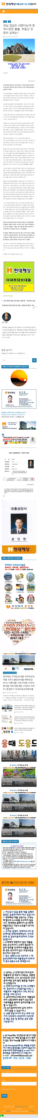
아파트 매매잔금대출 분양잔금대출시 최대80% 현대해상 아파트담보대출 (24, 729)
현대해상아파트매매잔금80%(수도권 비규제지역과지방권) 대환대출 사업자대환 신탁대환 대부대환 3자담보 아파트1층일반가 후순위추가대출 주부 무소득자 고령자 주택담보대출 (19, 779)
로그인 (16, 353)
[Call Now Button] (2, 1116)
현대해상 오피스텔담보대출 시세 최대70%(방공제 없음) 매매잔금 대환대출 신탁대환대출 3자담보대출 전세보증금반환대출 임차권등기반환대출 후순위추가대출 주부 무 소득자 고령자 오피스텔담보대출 (19, 754)
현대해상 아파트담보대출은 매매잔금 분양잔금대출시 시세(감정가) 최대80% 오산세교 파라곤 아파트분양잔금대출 (24, 707)
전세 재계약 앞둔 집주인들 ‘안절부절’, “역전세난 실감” (20, 300)
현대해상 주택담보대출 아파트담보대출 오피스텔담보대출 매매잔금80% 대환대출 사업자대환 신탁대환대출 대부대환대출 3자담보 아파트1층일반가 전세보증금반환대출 (19, 682)
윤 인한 (16, 36)
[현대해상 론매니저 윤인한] (3, 11)
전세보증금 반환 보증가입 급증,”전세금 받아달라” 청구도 (18, 307)
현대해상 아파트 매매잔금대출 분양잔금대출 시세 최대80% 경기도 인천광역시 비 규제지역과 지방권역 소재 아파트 (24, 718)
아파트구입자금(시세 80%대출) (10, 672)
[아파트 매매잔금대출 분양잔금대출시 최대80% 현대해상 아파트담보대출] (7, 730)
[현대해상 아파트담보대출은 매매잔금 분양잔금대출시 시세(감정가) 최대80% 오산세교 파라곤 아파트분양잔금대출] (7, 709)
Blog (5, 21)
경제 (9, 21)
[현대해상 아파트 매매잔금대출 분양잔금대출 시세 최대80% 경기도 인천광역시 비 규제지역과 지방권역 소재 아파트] (7, 720)
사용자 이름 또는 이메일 (7, 1072)
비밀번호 (3, 1080)
